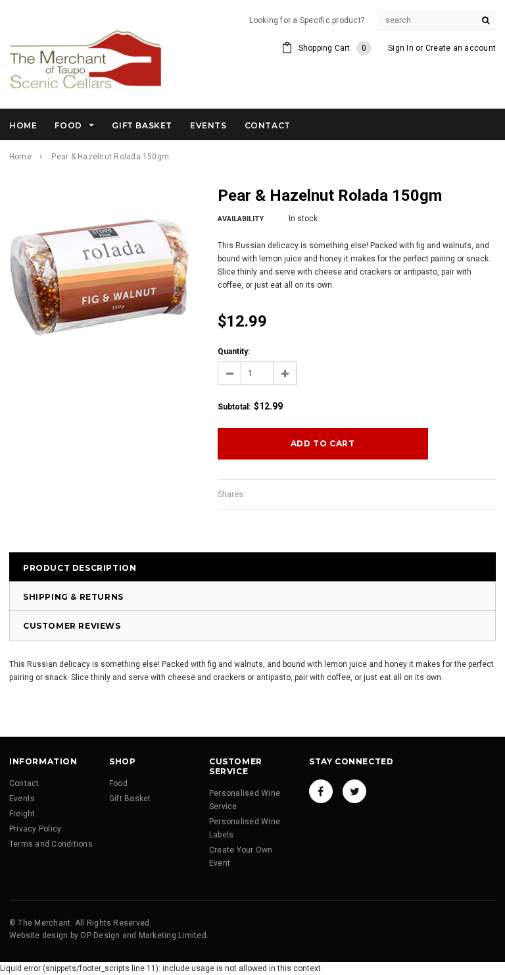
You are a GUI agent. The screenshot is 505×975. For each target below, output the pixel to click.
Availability (241, 219)
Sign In (401, 48)
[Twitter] (354, 791)
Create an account (460, 48)
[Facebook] (321, 791)
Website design (38, 935)
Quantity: (234, 351)
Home (20, 156)
